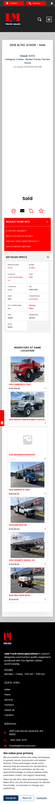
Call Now (36, 3)
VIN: (30, 286)
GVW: (10, 324)
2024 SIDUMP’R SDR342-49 (21, 560)
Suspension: (34, 314)
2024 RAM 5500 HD (18, 525)
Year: (31, 274)
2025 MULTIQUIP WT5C (19, 595)
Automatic (33, 299)
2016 (31, 277)
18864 (31, 308)
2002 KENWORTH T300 (19, 384)
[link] (13, 211)
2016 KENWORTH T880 (19, 490)
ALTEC (10, 268)
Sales (7, 689)
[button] (51, 3)
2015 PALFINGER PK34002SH (22, 454)
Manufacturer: (13, 265)
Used (10, 289)
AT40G (32, 268)
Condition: (12, 286)
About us (9, 710)
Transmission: (34, 296)
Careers (9, 715)
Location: (11, 274)
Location (13, 3)
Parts (8, 694)
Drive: (10, 296)
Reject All (27, 798)
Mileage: (32, 305)
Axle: (9, 314)
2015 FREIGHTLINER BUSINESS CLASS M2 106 (29, 419)
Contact (9, 704)
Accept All (11, 798)
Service (9, 699)
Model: (32, 265)
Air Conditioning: (15, 305)
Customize (41, 798)
